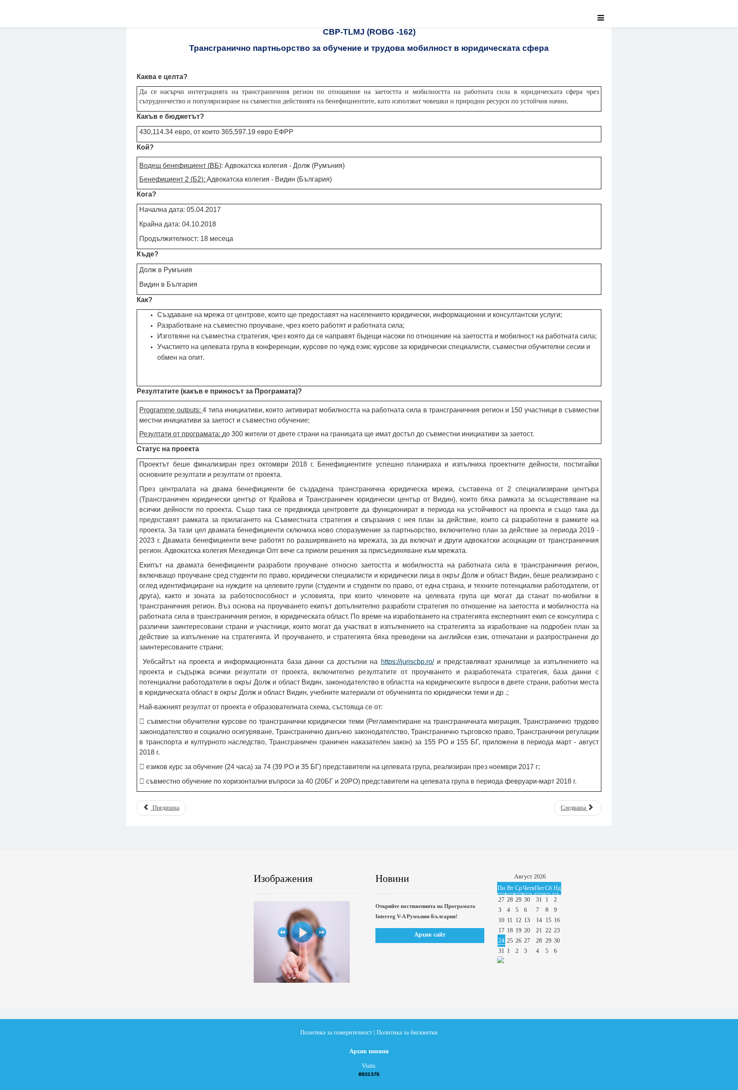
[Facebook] (144, 879)
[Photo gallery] (308, 942)
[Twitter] (170, 879)
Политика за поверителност (336, 1032)
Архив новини (369, 1051)
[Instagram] (222, 879)
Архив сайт (429, 934)
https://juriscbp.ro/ (407, 661)
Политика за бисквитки (407, 1032)
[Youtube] (196, 879)
